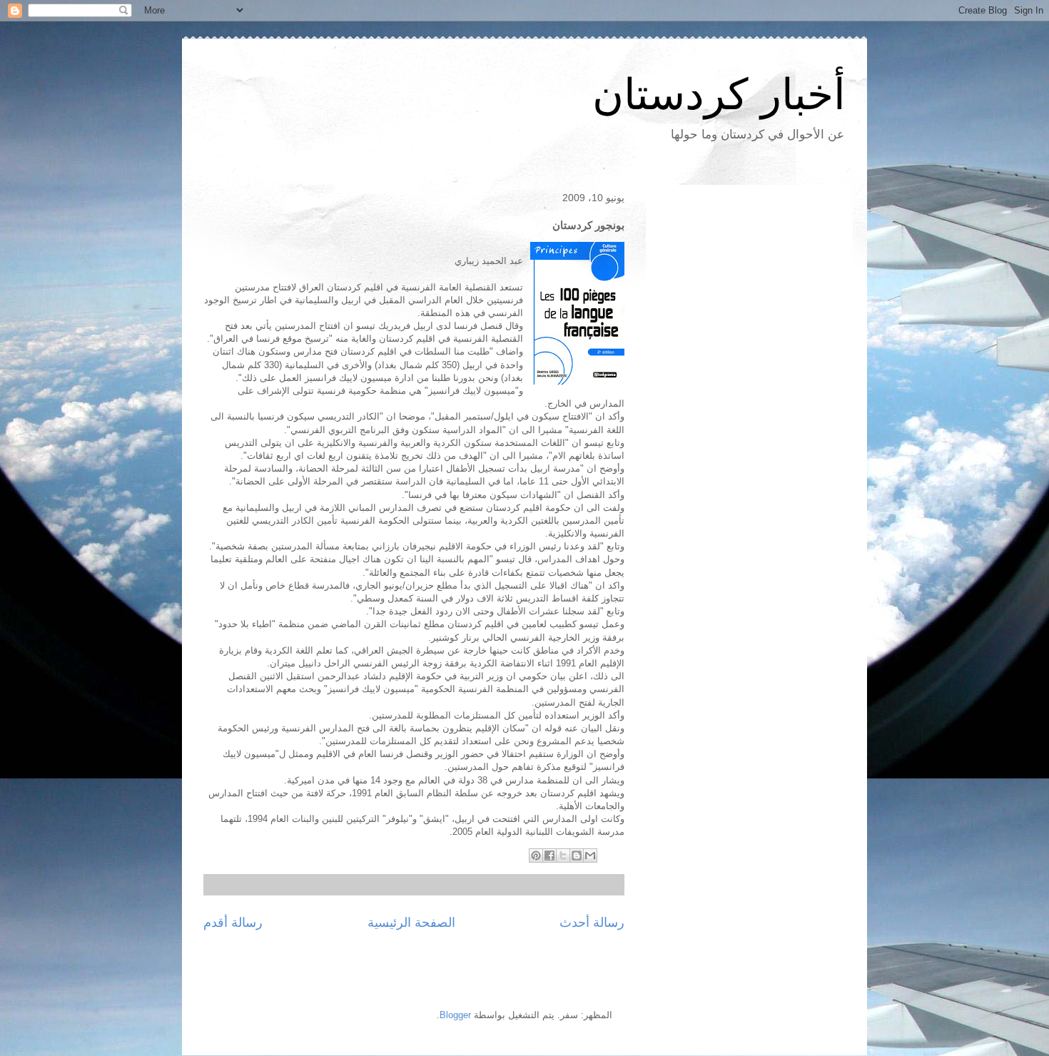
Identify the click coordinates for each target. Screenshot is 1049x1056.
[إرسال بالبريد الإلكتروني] (590, 855)
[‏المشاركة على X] (563, 855)
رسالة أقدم (233, 922)
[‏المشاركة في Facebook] (549, 855)
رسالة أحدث (591, 922)
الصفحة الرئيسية (411, 922)
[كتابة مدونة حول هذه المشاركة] (576, 855)
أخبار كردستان (719, 94)
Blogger (455, 1015)
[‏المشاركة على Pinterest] (536, 855)
